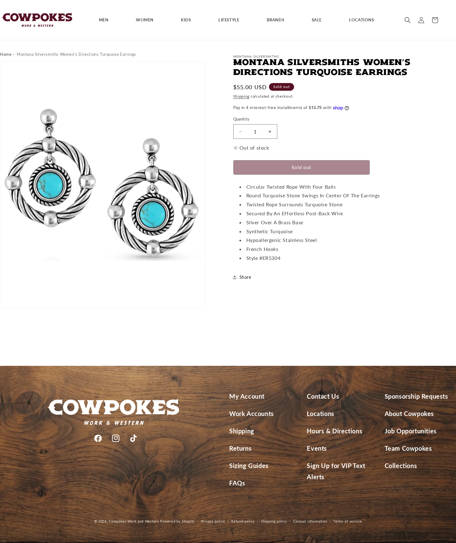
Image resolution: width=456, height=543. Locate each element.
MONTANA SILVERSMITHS (256, 56)
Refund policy (243, 521)
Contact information (310, 521)
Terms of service (347, 521)
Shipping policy (274, 521)
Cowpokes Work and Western (134, 521)
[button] (106, 20)
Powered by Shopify (177, 521)
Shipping (241, 96)
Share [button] (245, 277)
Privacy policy (213, 521)
